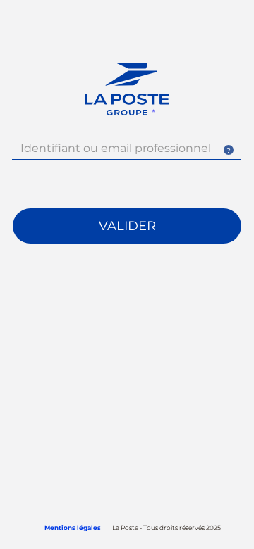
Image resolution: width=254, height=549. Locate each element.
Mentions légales (72, 527)
